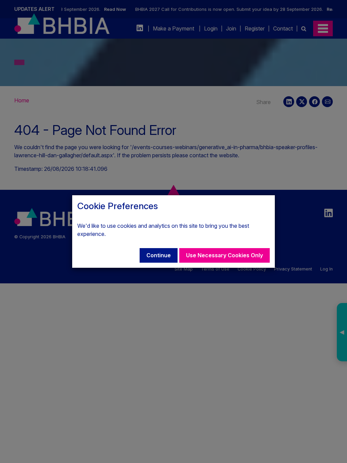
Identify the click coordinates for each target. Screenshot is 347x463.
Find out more (124, 233)
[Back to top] (334, 450)
